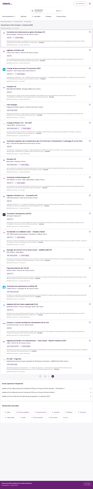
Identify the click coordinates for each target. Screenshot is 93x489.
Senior (24, 417)
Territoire (56, 412)
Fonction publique (23, 412)
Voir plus (41, 42)
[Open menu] (90, 4)
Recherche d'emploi (6, 21)
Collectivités (10, 417)
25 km (58, 11)
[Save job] (90, 32)
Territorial (83, 412)
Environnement (41, 412)
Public (8, 412)
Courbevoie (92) (17, 21)
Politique (69, 412)
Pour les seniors (38, 417)
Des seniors (54, 417)
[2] (52, 376)
